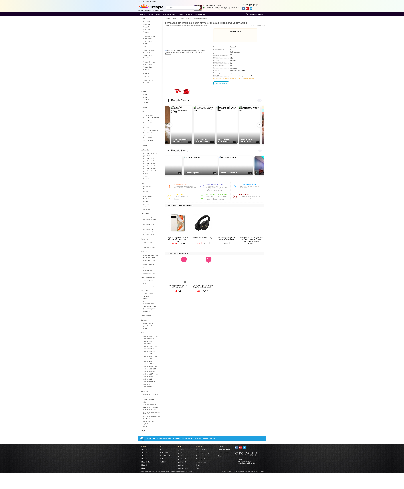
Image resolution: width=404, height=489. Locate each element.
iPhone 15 (146, 58)
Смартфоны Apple (148, 217)
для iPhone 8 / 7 (182, 465)
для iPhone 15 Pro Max (150, 336)
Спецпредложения (169, 14)
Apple (232, 73)
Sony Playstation (148, 281)
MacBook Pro (147, 189)
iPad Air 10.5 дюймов (165, 456)
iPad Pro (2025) (148, 120)
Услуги (143, 431)
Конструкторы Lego (149, 286)
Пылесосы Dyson (148, 294)
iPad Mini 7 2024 (148, 125)
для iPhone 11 (147, 379)
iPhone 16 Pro (147, 39)
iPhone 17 (146, 27)
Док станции (147, 419)
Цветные (145, 102)
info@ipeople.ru (226, 471)
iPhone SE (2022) (148, 80)
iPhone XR (144, 465)
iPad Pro (161, 459)
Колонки (145, 299)
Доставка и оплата (154, 14)
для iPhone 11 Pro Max (150, 374)
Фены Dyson (147, 268)
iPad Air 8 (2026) (148, 115)
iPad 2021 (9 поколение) (151, 130)
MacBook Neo (147, 186)
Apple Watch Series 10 (150, 163)
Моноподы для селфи (150, 409)
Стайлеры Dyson (148, 270)
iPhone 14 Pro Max (149, 62)
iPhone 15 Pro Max (149, 50)
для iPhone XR (147, 384)
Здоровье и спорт (148, 421)
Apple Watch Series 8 (149, 171)
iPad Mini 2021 (147, 135)
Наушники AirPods (201, 450)
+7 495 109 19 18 (246, 453)
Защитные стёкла (148, 397)
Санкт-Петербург (151, 1)
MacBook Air (146, 191)
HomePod (146, 296)
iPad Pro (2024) (148, 128)
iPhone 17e (146, 29)
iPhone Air (146, 32)
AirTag (145, 328)
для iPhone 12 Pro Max (150, 366)
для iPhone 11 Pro (148, 376)
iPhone (143, 18)
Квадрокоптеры (148, 323)
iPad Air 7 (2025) (148, 123)
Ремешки (145, 176)
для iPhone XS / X (148, 387)
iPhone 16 (146, 44)
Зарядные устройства (149, 404)
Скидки (181, 14)
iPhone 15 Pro (147, 53)
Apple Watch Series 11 (150, 153)
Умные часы (145, 252)
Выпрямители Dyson (149, 273)
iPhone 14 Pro (147, 64)
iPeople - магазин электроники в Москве (252, 471)
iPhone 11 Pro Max (146, 456)
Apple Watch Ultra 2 (149, 166)
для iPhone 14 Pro (148, 349)
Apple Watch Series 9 (149, 168)
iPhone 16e (146, 46)
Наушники (146, 424)
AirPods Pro (146, 97)
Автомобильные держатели (151, 416)
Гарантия (142, 14)
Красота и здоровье (148, 264)
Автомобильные (201, 462)
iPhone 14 (146, 70)
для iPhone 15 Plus (149, 341)
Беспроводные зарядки (150, 394)
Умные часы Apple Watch (151, 255)
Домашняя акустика (149, 309)
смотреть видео (185, 282)
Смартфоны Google (149, 222)
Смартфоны (145, 213)
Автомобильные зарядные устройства (151, 412)
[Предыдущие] (169, 124)
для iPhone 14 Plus (149, 351)
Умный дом (146, 311)
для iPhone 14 (147, 354)
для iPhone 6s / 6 (183, 468)
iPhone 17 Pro (147, 24)
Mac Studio (146, 199)
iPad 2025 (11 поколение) (151, 118)
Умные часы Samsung (149, 260)
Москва (141, 1)
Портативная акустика (149, 306)
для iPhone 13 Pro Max (150, 356)
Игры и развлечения (148, 277)
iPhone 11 (146, 83)
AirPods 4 (146, 95)
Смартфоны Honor (148, 229)
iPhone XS (144, 459)
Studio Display (147, 196)
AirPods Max (146, 100)
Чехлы (145, 107)
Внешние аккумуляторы (150, 407)
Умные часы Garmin (149, 258)
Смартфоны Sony (148, 234)
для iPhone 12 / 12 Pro (150, 369)
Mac (142, 183)
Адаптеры (146, 204)
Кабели (145, 206)
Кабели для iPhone (202, 459)
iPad (142, 112)
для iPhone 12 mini (149, 371)
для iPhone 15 (147, 344)
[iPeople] (150, 7)
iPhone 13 (146, 74)
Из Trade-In (146, 87)
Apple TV (146, 301)
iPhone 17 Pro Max (149, 22)
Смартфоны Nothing (149, 232)
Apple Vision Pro (148, 326)
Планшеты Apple (148, 242)
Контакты (189, 14)
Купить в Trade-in (221, 83)
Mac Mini (145, 201)
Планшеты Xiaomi (148, 245)
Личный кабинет (200, 14)
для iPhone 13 (147, 361)
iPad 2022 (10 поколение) (151, 133)
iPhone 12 (146, 76)
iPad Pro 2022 (147, 138)
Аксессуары (146, 143)
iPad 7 (161, 450)
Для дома (144, 290)
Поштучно (146, 105)
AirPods (143, 91)
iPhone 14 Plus (147, 67)
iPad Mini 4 (162, 462)
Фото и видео (146, 316)
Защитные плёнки (148, 399)
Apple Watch (145, 150)
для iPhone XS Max (149, 382)
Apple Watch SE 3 (148, 156)
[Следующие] (259, 124)
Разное (145, 426)
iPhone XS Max (145, 462)
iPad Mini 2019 (163, 453)
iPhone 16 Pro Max (149, 36)
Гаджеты (144, 320)
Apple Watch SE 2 (148, 161)
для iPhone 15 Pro (148, 339)
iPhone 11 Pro (145, 453)
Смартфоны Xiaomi (149, 224)
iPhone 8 (143, 468)
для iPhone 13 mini (149, 364)
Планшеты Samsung (149, 247)
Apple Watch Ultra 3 (149, 158)
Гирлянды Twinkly (148, 304)
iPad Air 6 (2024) (148, 140)
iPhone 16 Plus (147, 41)
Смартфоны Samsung (149, 219)
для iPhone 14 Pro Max (150, 346)
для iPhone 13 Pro (148, 359)
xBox (144, 283)
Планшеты (144, 239)
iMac (144, 194)
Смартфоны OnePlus (149, 227)
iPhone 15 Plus (147, 55)
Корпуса (145, 173)
